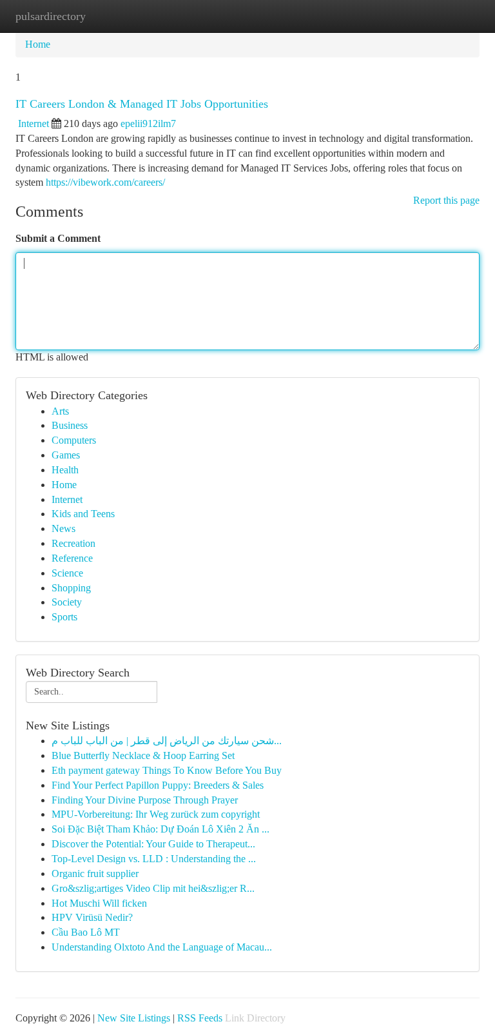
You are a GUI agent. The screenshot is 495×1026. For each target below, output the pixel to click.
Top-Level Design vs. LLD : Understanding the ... (154, 858)
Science (67, 572)
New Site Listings (133, 1017)
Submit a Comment (58, 238)
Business (70, 425)
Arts (60, 411)
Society (67, 602)
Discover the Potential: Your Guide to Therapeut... (153, 843)
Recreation (73, 543)
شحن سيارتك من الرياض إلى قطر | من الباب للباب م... (167, 740)
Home (37, 44)
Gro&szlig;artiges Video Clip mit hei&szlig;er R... (153, 888)
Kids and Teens (83, 513)
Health (65, 469)
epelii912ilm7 (148, 123)
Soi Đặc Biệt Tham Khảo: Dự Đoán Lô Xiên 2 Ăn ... (160, 829)
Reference (72, 558)
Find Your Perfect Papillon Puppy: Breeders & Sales (158, 785)
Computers (74, 440)
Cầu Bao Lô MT (86, 932)
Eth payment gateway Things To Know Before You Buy (167, 770)
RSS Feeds (199, 1017)
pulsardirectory (50, 16)
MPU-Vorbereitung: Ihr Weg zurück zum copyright (156, 814)
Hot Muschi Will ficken (99, 903)
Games (66, 454)
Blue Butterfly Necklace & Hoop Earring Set (143, 755)
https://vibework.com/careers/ (105, 182)
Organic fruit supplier (95, 873)
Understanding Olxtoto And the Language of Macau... (162, 947)
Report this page (446, 200)
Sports (64, 616)
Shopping (71, 587)
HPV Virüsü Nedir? (92, 917)
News (63, 528)
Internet (33, 123)
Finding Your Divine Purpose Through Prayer (145, 799)
